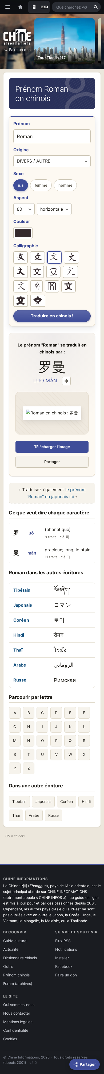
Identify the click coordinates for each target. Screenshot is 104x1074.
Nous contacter (16, 1013)
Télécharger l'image (52, 446)
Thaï (17, 650)
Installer (62, 958)
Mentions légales (17, 1021)
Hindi (18, 635)
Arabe (19, 665)
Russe (19, 680)
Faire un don (20, 49)
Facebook (64, 966)
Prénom (21, 123)
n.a (20, 185)
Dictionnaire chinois (20, 958)
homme (65, 185)
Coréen (21, 620)
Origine (21, 149)
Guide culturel (15, 940)
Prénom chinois (16, 975)
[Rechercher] (96, 7)
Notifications (66, 949)
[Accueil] (20, 7)
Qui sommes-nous (18, 1004)
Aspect (20, 197)
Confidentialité (15, 1030)
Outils (8, 966)
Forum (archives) (17, 983)
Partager (52, 461)
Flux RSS (63, 940)
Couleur (21, 221)
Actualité (10, 949)
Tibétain (21, 590)
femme (41, 185)
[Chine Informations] (17, 36)
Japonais (22, 605)
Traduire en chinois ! (52, 315)
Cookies (10, 1039)
